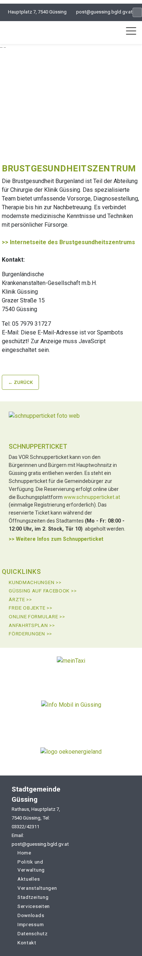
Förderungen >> (30, 633)
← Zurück (20, 382)
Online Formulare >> (37, 616)
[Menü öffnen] (131, 31)
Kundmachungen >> (35, 582)
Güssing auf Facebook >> (42, 591)
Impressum (30, 924)
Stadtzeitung (32, 897)
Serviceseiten (33, 906)
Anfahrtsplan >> (32, 625)
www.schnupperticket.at (92, 497)
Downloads (30, 915)
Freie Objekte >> (30, 608)
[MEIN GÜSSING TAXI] (71, 669)
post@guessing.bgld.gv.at (104, 12)
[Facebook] (137, 12)
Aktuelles (28, 879)
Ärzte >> (20, 599)
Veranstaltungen (37, 888)
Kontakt (26, 942)
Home (24, 853)
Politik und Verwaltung (31, 866)
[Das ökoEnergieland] (71, 754)
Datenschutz (32, 933)
